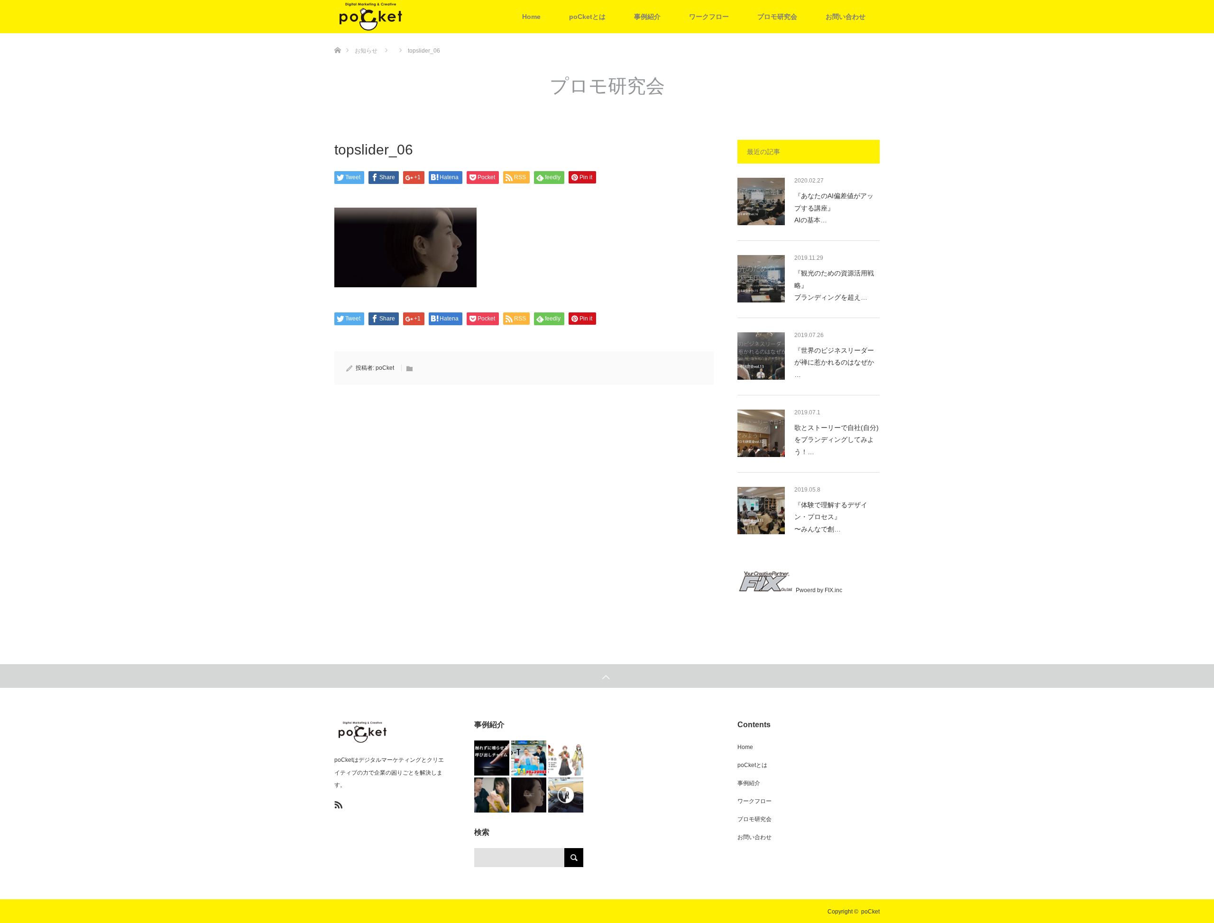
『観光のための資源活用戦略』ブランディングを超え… (834, 285)
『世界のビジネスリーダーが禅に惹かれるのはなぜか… (834, 362)
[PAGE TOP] (607, 676)
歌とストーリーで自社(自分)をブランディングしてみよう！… (836, 439)
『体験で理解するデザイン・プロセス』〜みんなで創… (830, 516)
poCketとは (587, 16)
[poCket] (405, 16)
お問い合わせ (845, 16)
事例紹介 (647, 16)
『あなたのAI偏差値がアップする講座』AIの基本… (834, 207)
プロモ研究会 (777, 16)
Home (531, 16)
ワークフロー (709, 16)
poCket (385, 368)
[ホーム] (337, 36)
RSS (337, 803)
